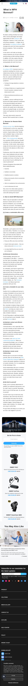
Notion (6, 309)
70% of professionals (12, 138)
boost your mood (17, 246)
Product (4, 589)
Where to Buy (5, 642)
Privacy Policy (20, 671)
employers (17, 38)
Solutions (4, 597)
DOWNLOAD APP (5, 650)
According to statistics (16, 44)
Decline (13, 679)
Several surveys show (8, 126)
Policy (3, 635)
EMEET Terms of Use (19, 445)
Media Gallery (5, 604)
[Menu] (2, 3)
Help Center (5, 627)
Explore (4, 620)
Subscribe (14, 443)
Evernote (9, 319)
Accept (13, 675)
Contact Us (5, 612)
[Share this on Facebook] (23, 18)
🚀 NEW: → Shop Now (14, 1)
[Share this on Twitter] (20, 18)
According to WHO (8, 69)
